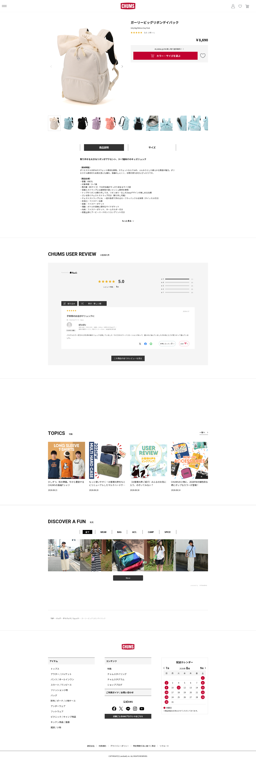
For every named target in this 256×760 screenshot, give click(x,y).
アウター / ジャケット (61, 674)
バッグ (58, 618)
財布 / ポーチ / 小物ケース (63, 700)
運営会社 (91, 746)
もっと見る (126, 221)
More (128, 578)
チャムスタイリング (117, 674)
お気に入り (240, 6)
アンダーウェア (58, 706)
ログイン (233, 6)
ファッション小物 (59, 690)
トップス (55, 668)
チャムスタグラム (115, 679)
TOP (52, 618)
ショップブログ (114, 684)
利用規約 (102, 746)
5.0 (121, 281)
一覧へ (202, 432)
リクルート (164, 746)
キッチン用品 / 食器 (60, 722)
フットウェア (57, 711)
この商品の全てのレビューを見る (128, 358)
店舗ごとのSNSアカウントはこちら (128, 716)
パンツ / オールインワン (62, 679)
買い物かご (247, 6)
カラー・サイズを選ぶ (168, 55)
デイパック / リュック (71, 618)
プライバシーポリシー (119, 746)
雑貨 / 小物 (56, 727)
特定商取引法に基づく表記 (144, 746)
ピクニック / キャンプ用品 (63, 716)
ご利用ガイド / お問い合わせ (120, 692)
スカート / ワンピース (61, 684)
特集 (109, 668)
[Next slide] (122, 66)
